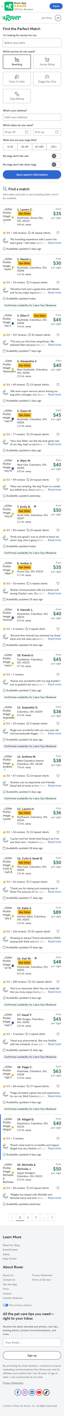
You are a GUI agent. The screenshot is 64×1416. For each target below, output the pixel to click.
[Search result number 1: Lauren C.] (32, 229)
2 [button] (28, 1217)
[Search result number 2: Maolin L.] (32, 282)
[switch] (56, 156)
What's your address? (15, 110)
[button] (2, 6)
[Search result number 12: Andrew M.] (32, 778)
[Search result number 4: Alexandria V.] (32, 381)
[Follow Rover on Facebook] (18, 1392)
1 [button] (20, 1217)
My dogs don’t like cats (16, 156)
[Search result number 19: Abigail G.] (32, 1137)
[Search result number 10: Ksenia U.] (32, 676)
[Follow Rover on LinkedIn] (32, 1392)
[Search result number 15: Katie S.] (32, 928)
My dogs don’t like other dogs (19, 164)
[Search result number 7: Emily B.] (32, 529)
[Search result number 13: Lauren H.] (32, 828)
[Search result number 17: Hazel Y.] (32, 1036)
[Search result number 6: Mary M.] (32, 478)
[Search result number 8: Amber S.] (32, 581)
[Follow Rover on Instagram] (25, 1392)
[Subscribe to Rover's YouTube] (39, 1392)
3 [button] (36, 1217)
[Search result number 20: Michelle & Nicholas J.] (32, 1184)
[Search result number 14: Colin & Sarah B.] (32, 878)
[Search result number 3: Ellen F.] (32, 333)
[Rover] (11, 18)
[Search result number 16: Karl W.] (32, 981)
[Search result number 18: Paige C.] (32, 1088)
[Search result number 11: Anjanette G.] (32, 727)
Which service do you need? (19, 51)
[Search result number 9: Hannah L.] (32, 627)
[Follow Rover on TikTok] (46, 1392)
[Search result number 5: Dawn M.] (32, 431)
